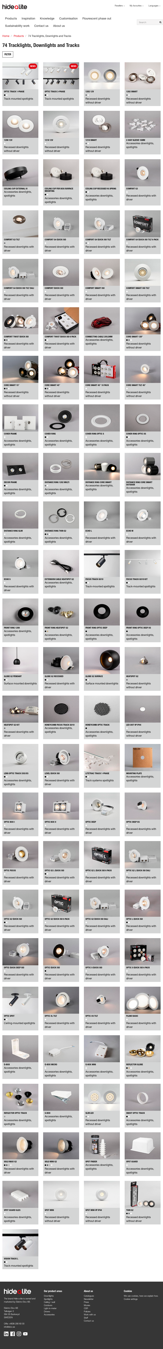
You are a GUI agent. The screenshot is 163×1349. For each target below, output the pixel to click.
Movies (87, 1305)
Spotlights (48, 1299)
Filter (7, 54)
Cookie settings (131, 1299)
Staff (86, 1317)
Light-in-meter (50, 1308)
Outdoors (48, 1305)
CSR (86, 1308)
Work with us (90, 1314)
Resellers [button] (119, 5)
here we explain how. (148, 1296)
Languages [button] (154, 5)
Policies (87, 1311)
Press (86, 1302)
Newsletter (88, 1299)
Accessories (49, 1314)
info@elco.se (9, 1327)
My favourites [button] (136, 5)
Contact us (89, 1320)
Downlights (49, 1296)
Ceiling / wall (49, 1302)
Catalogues (89, 1296)
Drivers (47, 1311)
